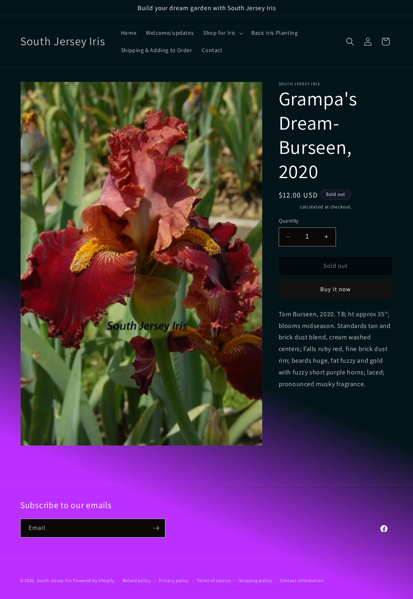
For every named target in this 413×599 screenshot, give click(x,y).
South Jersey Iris (54, 580)
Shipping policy (255, 580)
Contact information (301, 580)
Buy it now (335, 289)
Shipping (289, 207)
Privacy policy (174, 580)
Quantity (289, 220)
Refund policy (137, 580)
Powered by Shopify (94, 580)
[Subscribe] (156, 528)
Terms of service (214, 580)
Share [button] (295, 408)
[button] (222, 32)
